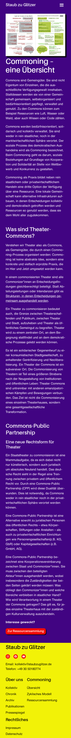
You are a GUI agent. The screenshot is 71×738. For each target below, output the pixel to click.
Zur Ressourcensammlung (25, 631)
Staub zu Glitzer (21, 5)
